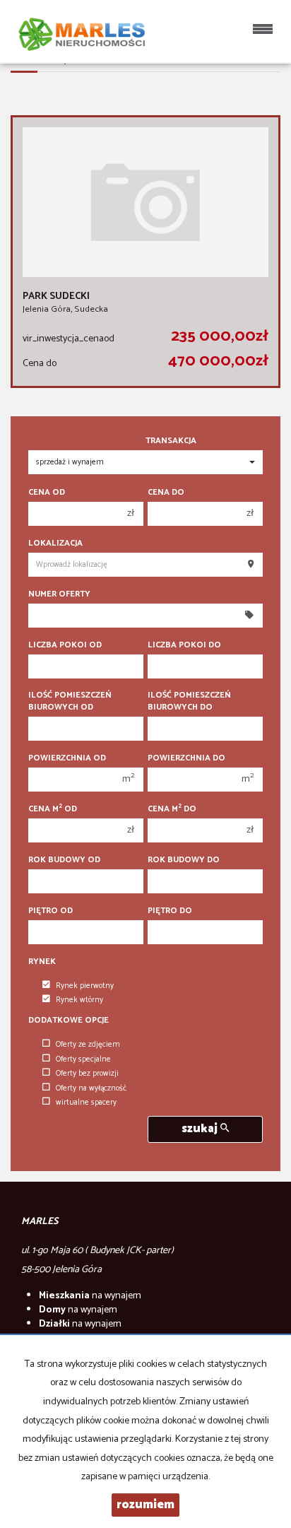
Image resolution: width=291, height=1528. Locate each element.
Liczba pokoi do (184, 645)
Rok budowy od (64, 860)
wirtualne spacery (86, 1102)
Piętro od (50, 911)
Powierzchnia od (67, 758)
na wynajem (90, 1296)
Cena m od (52, 809)
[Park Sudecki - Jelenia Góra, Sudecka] (145, 251)
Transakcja (171, 441)
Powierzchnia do (186, 758)
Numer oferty (59, 594)
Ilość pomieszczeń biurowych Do (189, 701)
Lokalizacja (55, 543)
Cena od (46, 492)
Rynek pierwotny (85, 986)
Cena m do (172, 809)
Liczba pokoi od (65, 645)
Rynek (42, 962)
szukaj (201, 1129)
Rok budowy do (184, 860)
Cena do (166, 492)
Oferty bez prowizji (87, 1073)
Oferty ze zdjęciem (88, 1044)
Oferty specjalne (83, 1059)
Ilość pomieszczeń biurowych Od (70, 701)
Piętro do (170, 911)
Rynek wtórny (79, 1000)
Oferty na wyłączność (91, 1088)
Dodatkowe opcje (68, 1020)
